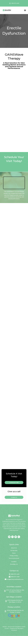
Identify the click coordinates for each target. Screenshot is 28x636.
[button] (25, 10)
